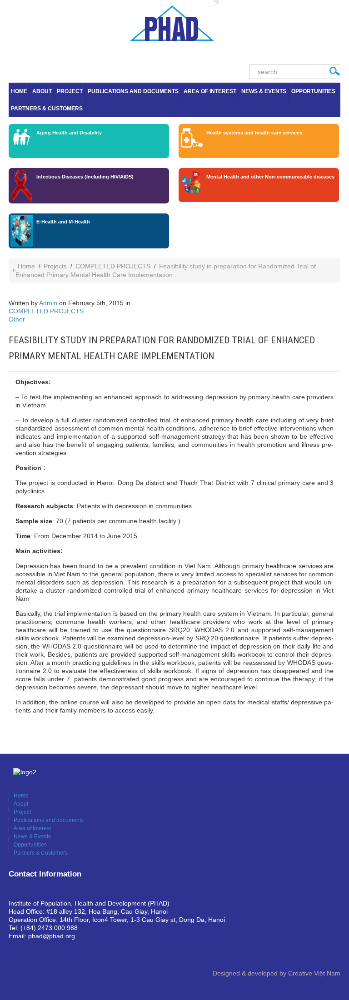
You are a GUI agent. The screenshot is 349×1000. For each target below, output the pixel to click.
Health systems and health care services (254, 132)
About (42, 91)
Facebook (16, 951)
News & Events (263, 91)
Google (30, 951)
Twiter (45, 951)
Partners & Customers (47, 108)
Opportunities (313, 91)
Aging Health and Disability (69, 132)
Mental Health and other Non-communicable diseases (270, 176)
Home (19, 91)
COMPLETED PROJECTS (112, 266)
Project (70, 91)
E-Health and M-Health (63, 221)
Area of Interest (210, 91)
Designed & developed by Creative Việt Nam (276, 973)
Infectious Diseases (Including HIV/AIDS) (85, 176)
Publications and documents (133, 91)
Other (17, 319)
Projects (55, 266)
